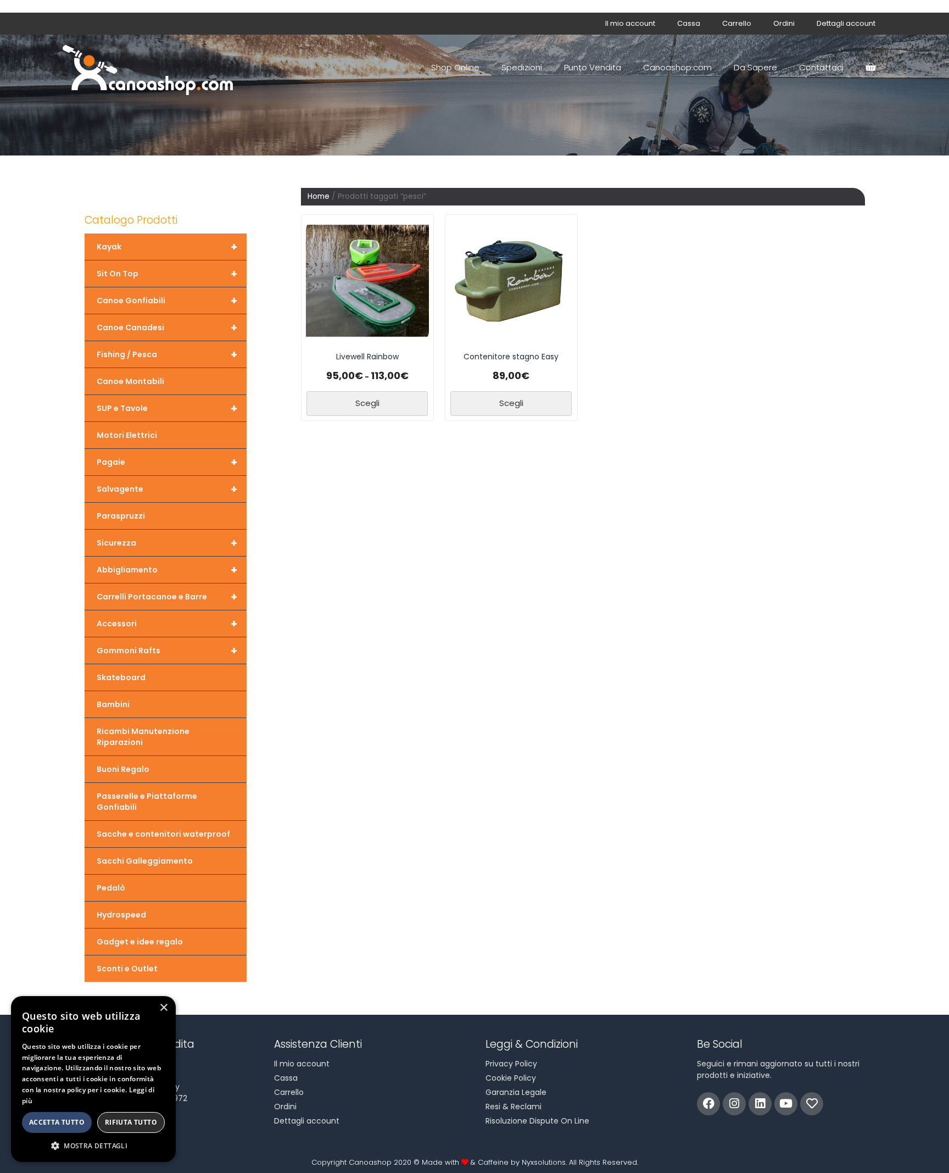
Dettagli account (846, 23)
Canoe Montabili (130, 381)
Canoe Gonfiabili (167, 300)
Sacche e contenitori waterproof (163, 834)
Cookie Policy (510, 1077)
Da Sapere (755, 67)
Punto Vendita (592, 67)
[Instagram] (734, 1103)
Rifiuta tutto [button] (131, 1122)
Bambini (113, 704)
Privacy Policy (511, 1063)
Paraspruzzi (121, 515)
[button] (93, 1145)
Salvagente (167, 489)
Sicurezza (167, 543)
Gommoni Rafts (167, 650)
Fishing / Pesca (167, 354)
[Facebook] (708, 1103)
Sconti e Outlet (127, 968)
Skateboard (121, 677)
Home (319, 196)
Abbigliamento (167, 569)
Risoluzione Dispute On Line (537, 1120)
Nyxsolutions (544, 1162)
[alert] (93, 1079)
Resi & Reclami (513, 1106)
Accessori (167, 623)
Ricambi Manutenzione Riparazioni (143, 737)
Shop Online (455, 67)
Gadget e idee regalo (140, 941)
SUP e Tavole (167, 408)
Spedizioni (521, 67)
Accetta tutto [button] (57, 1122)
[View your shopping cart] (870, 68)
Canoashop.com (677, 67)
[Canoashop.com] (150, 68)
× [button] (163, 1008)
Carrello (736, 23)
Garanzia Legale (515, 1092)
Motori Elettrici (127, 435)
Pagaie (167, 462)
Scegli (367, 403)
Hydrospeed (121, 914)
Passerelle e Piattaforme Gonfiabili (147, 802)
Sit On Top (167, 273)
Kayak (167, 246)
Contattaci (821, 67)
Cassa (688, 23)
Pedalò (111, 887)
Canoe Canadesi (167, 327)
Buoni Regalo (123, 769)
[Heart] (811, 1103)
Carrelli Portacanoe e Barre (167, 596)
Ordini (784, 23)
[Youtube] (785, 1103)
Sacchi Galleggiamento (145, 860)
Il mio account (630, 23)
